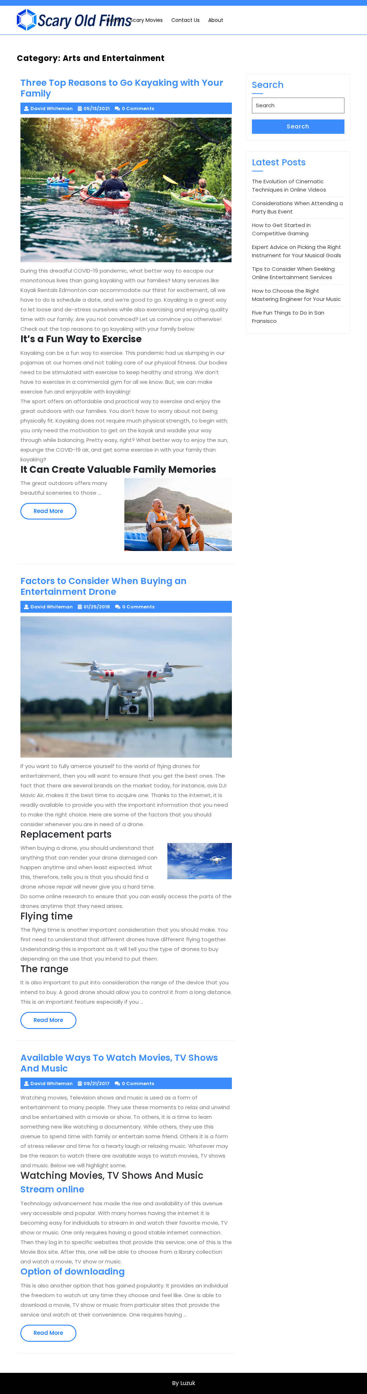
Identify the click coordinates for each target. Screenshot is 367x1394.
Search (298, 126)
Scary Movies (146, 20)
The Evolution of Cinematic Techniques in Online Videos (289, 185)
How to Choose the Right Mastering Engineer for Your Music (296, 295)
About (215, 20)
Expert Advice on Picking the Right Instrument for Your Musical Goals (296, 251)
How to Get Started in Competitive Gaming (281, 229)
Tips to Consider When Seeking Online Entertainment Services (293, 273)
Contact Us (185, 20)
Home (113, 20)
